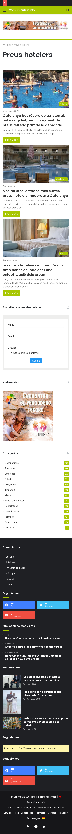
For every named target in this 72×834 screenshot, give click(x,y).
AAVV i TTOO (12, 511)
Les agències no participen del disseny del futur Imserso (42, 693)
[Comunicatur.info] (21, 10)
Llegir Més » (11, 139)
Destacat (10, 527)
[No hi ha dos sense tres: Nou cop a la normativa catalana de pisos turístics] (12, 723)
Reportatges (11, 506)
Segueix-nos (11, 737)
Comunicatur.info (36, 802)
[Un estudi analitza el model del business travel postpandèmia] (12, 681)
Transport (10, 490)
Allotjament (11, 484)
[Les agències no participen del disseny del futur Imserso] (12, 702)
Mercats (9, 495)
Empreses (10, 473)
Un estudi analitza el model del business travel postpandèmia (42, 678)
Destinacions (12, 463)
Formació (10, 468)
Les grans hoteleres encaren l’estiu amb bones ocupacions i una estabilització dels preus (33, 270)
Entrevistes (11, 522)
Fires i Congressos (14, 500)
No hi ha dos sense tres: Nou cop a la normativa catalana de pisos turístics (45, 722)
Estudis (8, 479)
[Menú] (4, 11)
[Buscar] (67, 11)
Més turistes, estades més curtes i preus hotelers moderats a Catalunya (35, 193)
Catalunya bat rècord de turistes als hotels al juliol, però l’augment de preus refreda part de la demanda (34, 120)
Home (8, 44)
